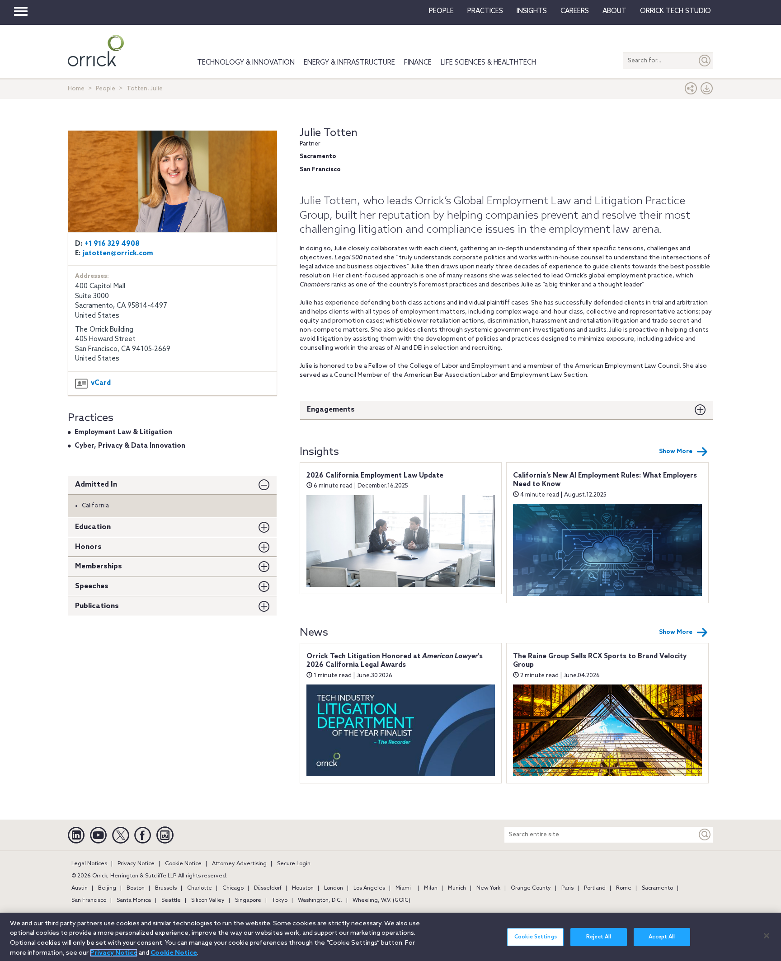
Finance (418, 63)
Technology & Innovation (246, 63)
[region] (390, 937)
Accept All (662, 937)
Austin (79, 888)
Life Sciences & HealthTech (488, 63)
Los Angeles (369, 888)
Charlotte (199, 888)
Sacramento (657, 888)
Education (93, 527)
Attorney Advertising (239, 864)
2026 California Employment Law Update (374, 476)
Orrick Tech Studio (675, 11)
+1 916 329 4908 (112, 244)
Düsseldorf (268, 888)
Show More (675, 451)
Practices (485, 11)
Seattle (171, 900)
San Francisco (88, 900)
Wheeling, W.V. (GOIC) (381, 900)
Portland (595, 888)
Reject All (598, 937)
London (333, 888)
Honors (88, 547)
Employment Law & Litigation (123, 432)
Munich (457, 888)
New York (488, 888)
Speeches (91, 586)
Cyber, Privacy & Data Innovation (130, 446)
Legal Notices (89, 864)
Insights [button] (532, 11)
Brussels (166, 888)
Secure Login (294, 864)
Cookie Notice (183, 864)
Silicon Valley (208, 900)
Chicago (233, 888)
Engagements (331, 409)
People (441, 11)
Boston (136, 888)
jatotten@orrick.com (118, 253)
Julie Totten (329, 133)
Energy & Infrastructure (349, 63)
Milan (431, 888)
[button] (691, 90)
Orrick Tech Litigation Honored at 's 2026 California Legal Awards (394, 661)
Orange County (531, 888)
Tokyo (279, 900)
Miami (403, 888)
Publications (97, 606)
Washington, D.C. (320, 900)
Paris (567, 888)
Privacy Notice (136, 864)
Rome (623, 888)
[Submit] (705, 60)
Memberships (98, 566)
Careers (574, 11)
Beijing (107, 888)
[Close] (766, 936)
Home (76, 88)
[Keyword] (705, 834)
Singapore (248, 900)
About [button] (614, 11)
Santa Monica (134, 900)
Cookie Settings (535, 937)
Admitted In (96, 484)
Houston (303, 888)
